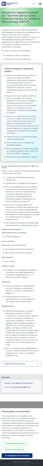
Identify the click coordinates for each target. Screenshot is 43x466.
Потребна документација (14, 364)
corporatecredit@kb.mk (21, 387)
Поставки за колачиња (14, 449)
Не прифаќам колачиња (15, 443)
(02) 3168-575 (28, 383)
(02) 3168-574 (17, 383)
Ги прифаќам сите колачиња (17, 456)
